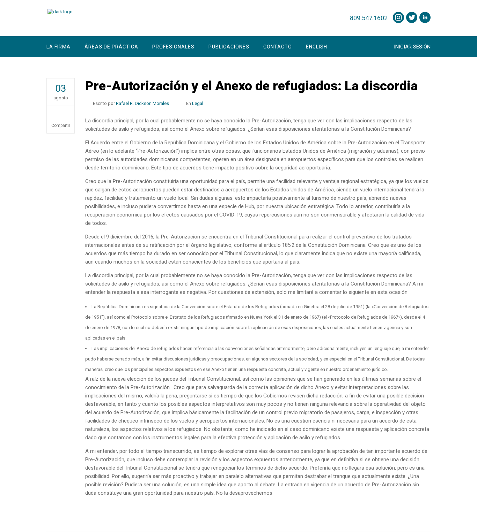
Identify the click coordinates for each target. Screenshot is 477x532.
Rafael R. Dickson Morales (142, 103)
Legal (197, 103)
